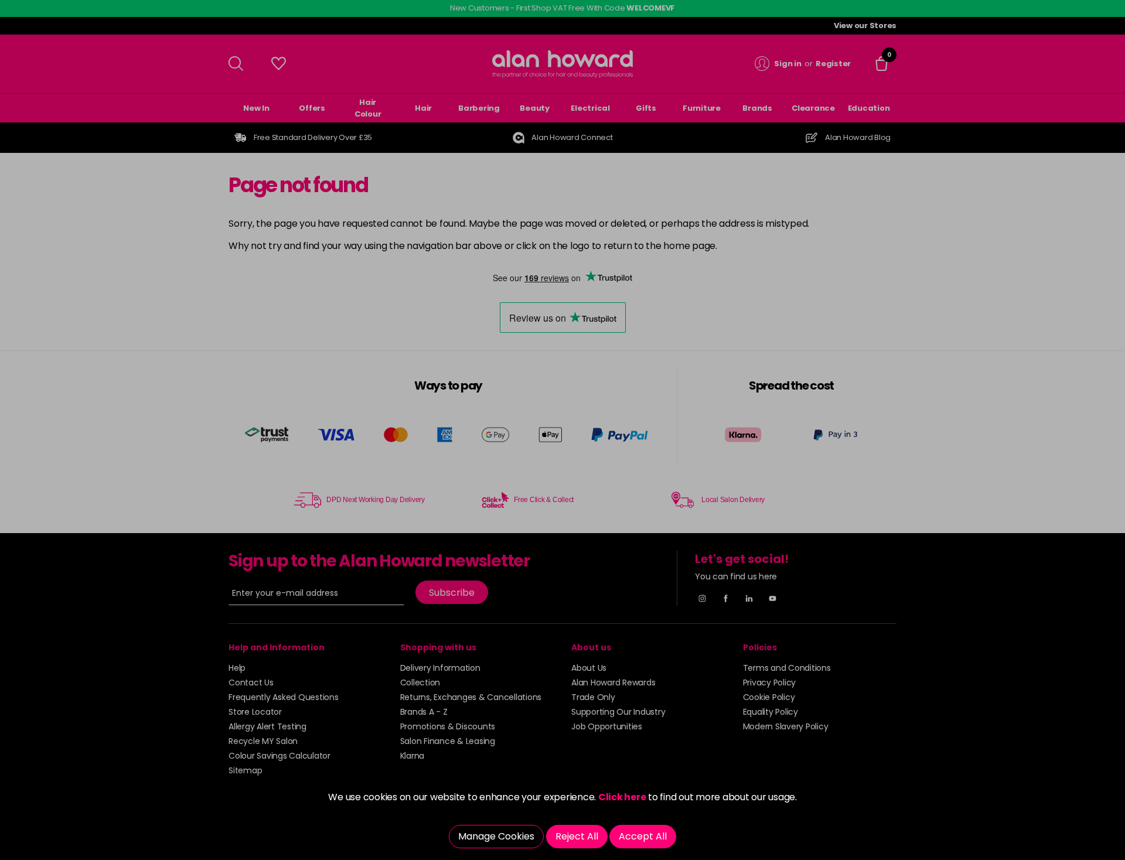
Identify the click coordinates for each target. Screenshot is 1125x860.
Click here (622, 797)
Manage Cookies (496, 836)
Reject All (576, 836)
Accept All (643, 836)
